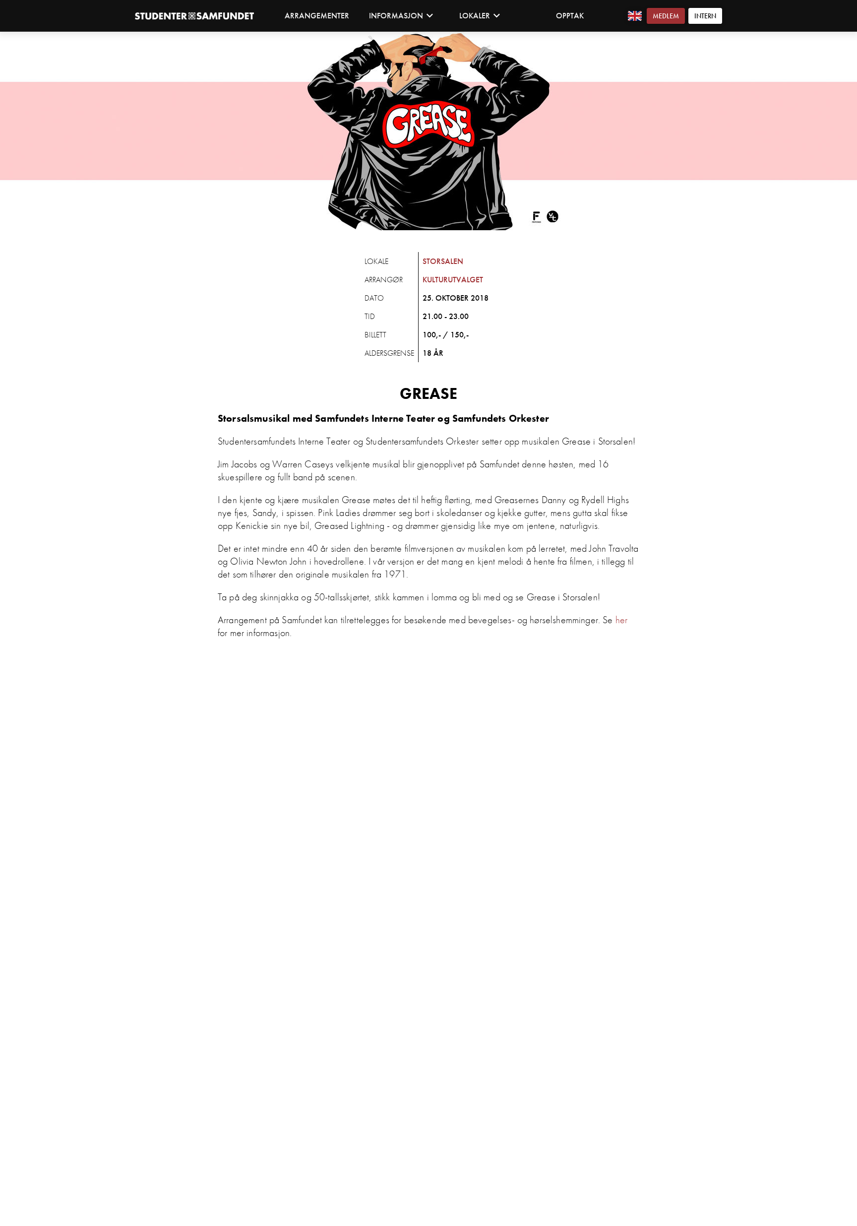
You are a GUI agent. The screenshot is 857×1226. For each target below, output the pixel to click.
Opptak (570, 15)
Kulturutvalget (453, 279)
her (621, 619)
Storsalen (443, 261)
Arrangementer (317, 15)
